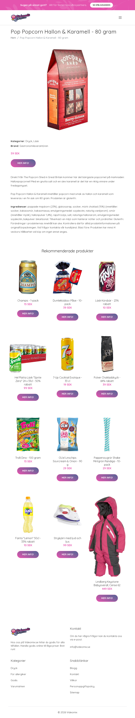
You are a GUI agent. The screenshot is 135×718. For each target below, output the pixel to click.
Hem (13, 37)
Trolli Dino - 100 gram (28, 457)
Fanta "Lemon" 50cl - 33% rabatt (28, 539)
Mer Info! (23, 163)
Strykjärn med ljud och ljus (67, 539)
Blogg (73, 668)
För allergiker (18, 674)
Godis (14, 680)
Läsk (36, 141)
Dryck (29, 141)
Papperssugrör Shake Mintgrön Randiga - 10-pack (107, 461)
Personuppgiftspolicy (82, 686)
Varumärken (18, 686)
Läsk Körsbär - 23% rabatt (107, 302)
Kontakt (74, 674)
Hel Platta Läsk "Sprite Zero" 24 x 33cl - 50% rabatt (28, 381)
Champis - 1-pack (28, 300)
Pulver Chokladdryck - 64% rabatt (107, 379)
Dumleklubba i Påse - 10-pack (67, 302)
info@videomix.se (80, 646)
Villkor (73, 680)
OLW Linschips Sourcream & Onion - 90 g (67, 461)
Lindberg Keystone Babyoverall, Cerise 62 (107, 583)
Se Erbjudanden (101, 5)
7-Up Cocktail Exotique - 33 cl (67, 379)
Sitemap (74, 692)
